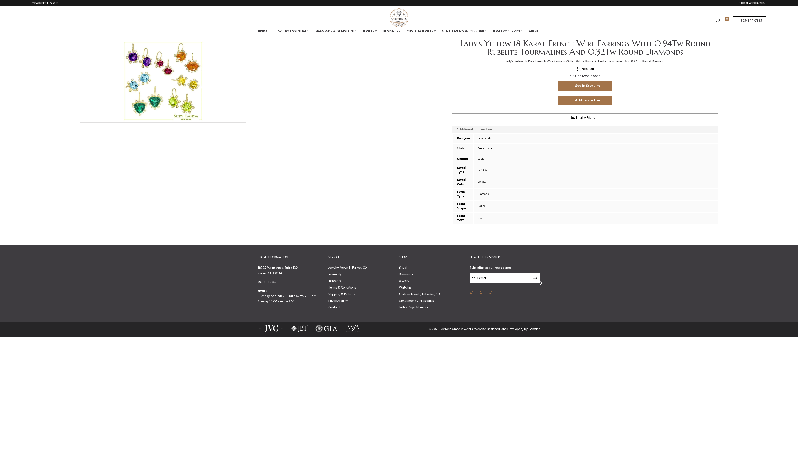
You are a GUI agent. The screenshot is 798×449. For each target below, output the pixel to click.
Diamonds (406, 274)
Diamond (483, 194)
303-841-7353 (751, 21)
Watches (405, 287)
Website (480, 329)
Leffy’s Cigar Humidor (413, 307)
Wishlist (53, 3)
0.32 (480, 218)
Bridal (263, 32)
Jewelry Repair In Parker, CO (347, 267)
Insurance (335, 281)
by (526, 329)
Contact (334, 307)
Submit (535, 277)
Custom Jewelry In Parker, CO (419, 294)
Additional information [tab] (474, 129)
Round (482, 206)
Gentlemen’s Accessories (464, 32)
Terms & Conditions (342, 287)
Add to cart (585, 100)
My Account (39, 3)
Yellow (482, 182)
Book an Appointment (752, 3)
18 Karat (482, 170)
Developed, (515, 329)
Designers (391, 32)
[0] (723, 21)
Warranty (335, 274)
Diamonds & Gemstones (336, 32)
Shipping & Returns (341, 294)
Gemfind (534, 329)
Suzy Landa (484, 138)
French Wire (485, 148)
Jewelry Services (508, 32)
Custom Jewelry (421, 32)
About (534, 32)
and (504, 329)
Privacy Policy (338, 301)
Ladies (481, 159)
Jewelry (370, 32)
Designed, (494, 329)
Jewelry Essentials (292, 32)
